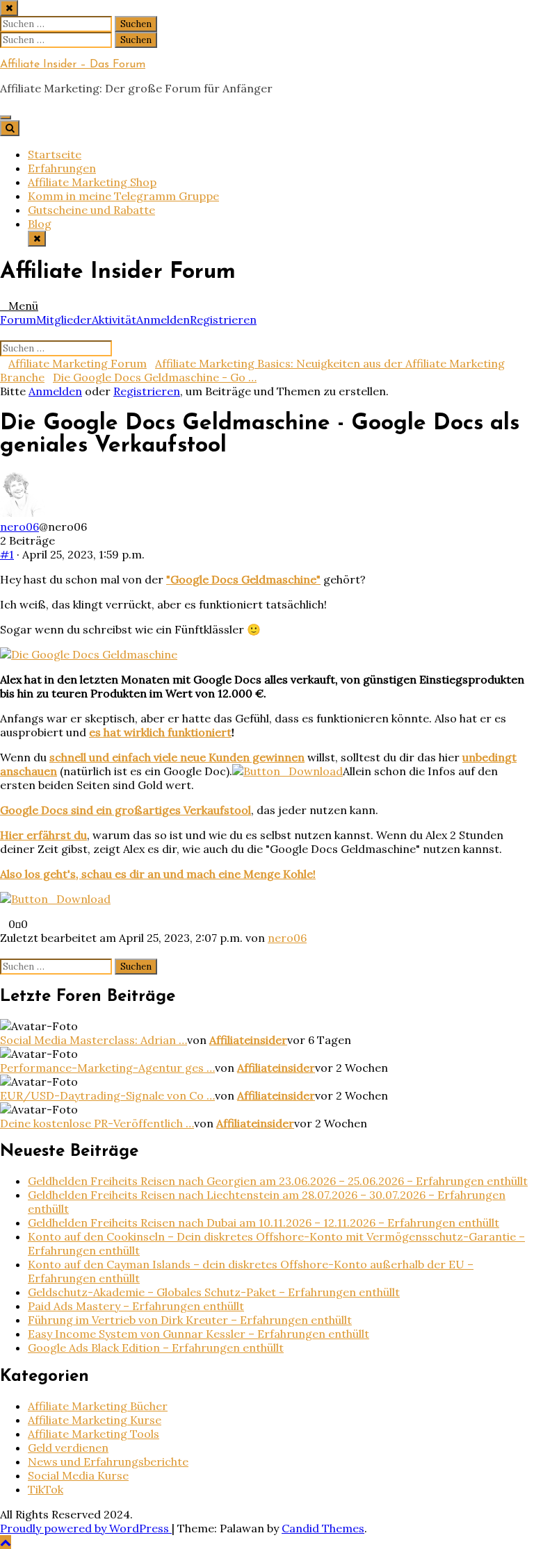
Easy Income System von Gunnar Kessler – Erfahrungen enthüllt (198, 1334)
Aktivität (114, 319)
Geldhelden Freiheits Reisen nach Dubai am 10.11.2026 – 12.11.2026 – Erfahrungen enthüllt (263, 1222)
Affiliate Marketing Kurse (94, 1420)
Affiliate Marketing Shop (92, 182)
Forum (18, 319)
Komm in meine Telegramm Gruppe (123, 196)
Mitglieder (64, 319)
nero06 (19, 526)
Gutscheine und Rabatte (91, 210)
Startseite (54, 154)
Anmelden (163, 319)
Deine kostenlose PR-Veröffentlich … (97, 1123)
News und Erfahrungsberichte (108, 1461)
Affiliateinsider (248, 1040)
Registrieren (223, 319)
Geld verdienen (68, 1448)
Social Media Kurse (78, 1475)
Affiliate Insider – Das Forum (72, 64)
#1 (7, 554)
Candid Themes (323, 1528)
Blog (39, 224)
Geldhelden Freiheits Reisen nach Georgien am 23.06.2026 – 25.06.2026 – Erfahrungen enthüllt (278, 1181)
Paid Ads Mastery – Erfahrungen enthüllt (136, 1306)
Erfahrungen (62, 168)
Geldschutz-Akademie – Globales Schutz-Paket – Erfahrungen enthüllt (214, 1292)
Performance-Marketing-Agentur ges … (107, 1068)
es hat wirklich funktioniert (160, 732)
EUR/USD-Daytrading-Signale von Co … (107, 1095)
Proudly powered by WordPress (86, 1528)
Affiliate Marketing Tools (93, 1434)
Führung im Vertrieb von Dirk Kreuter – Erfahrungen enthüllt (190, 1320)
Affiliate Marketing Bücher (98, 1406)
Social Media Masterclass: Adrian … (93, 1040)
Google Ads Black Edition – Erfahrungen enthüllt (156, 1348)
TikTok (45, 1489)
